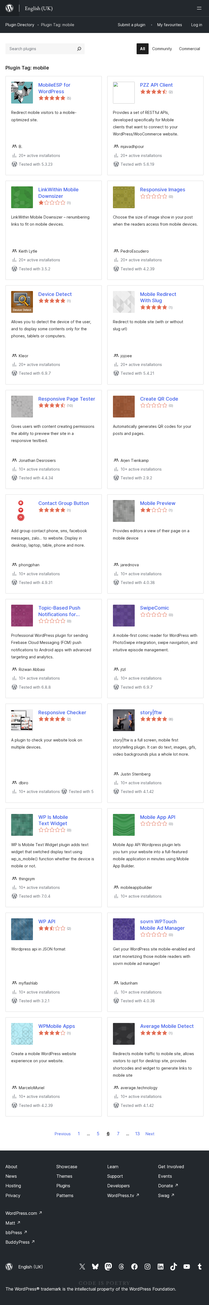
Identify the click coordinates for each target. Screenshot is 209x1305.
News (11, 1176)
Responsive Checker (62, 712)
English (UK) (30, 1267)
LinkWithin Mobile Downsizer (58, 193)
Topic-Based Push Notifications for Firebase (59, 611)
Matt (13, 1223)
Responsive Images (162, 189)
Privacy (12, 1195)
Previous (63, 1133)
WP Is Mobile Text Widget (53, 820)
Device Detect (55, 294)
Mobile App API (157, 817)
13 (137, 1133)
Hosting (13, 1185)
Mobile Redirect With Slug (158, 297)
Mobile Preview (158, 503)
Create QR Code (159, 399)
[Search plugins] (79, 48)
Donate (168, 1185)
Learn (112, 1166)
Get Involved (171, 1166)
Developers (118, 1185)
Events (165, 1176)
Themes (64, 1176)
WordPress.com (23, 1213)
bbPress (16, 1232)
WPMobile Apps (56, 1026)
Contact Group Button (63, 503)
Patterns (64, 1195)
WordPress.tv (123, 1195)
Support (115, 1176)
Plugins (63, 1185)
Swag (166, 1195)
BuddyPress (20, 1242)
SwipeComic (154, 608)
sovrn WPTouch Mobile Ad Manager (162, 925)
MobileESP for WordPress (54, 88)
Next (150, 1133)
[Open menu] (200, 8)
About (11, 1166)
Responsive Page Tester (66, 399)
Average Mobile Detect (167, 1026)
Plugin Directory (19, 24)
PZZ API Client (156, 85)
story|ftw (151, 712)
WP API (46, 921)
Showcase (66, 1166)
